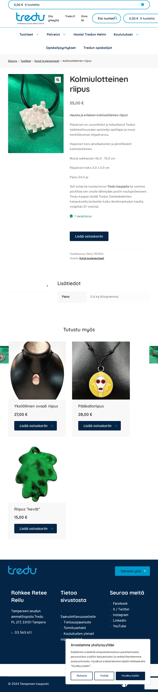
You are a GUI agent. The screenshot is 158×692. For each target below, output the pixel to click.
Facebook (120, 604)
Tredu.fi (70, 16)
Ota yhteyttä (53, 18)
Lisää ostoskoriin (89, 236)
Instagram (120, 615)
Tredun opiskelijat (97, 48)
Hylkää (104, 676)
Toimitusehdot (75, 628)
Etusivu (12, 61)
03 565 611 (23, 633)
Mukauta (82, 676)
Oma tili (84, 18)
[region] (108, 661)
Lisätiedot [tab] (15, 286)
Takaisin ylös (130, 571)
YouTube (119, 626)
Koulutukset (123, 34)
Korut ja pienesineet (46, 61)
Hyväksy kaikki (130, 676)
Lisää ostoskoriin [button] (34, 426)
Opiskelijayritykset (61, 48)
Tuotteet (26, 34)
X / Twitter (121, 609)
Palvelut (53, 34)
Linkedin (119, 621)
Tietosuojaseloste (77, 622)
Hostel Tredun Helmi (90, 34)
